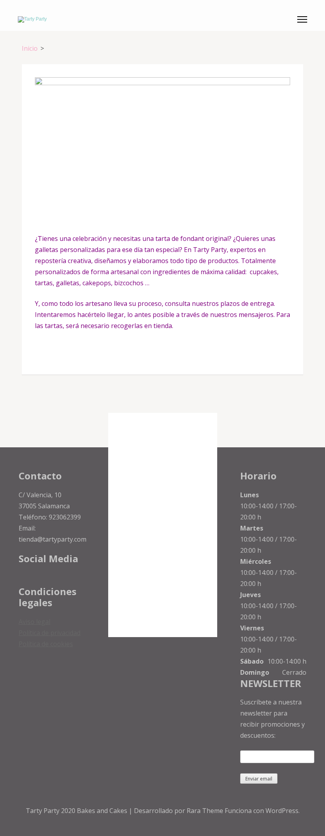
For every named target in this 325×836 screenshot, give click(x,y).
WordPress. (283, 810)
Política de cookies (46, 643)
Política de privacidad (49, 632)
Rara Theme (206, 810)
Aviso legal (34, 621)
